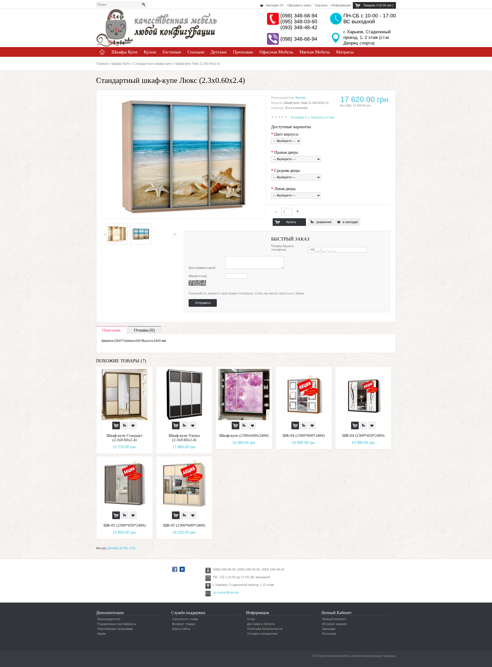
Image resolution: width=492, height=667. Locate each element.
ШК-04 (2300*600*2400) (304, 435)
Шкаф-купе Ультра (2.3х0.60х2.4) (184, 437)
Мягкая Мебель (314, 51)
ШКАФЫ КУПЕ (117, 548)
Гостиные (171, 51)
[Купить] (116, 425)
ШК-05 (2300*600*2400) (184, 525)
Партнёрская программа (115, 629)
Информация (341, 5)
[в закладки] (133, 425)
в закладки (350, 222)
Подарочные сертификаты (116, 624)
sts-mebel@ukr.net (226, 592)
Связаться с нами (185, 619)
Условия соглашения (262, 634)
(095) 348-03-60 (298, 21)
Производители (108, 619)
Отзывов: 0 (299, 117)
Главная (102, 52)
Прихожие (243, 51)
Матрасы (345, 51)
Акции (101, 634)
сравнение (324, 222)
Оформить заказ (299, 5)
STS (132, 548)
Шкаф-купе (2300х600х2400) (244, 435)
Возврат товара (183, 624)
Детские (219, 51)
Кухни (150, 51)
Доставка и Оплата (261, 624)
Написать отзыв (322, 117)
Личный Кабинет (334, 619)
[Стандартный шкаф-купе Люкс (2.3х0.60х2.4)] (117, 243)
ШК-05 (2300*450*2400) (125, 525)
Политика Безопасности (265, 629)
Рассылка (329, 634)
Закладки (328, 629)
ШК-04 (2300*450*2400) (363, 435)
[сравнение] (124, 425)
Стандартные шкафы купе (152, 63)
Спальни (195, 51)
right (174, 234)
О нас (251, 619)
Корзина (321, 5)
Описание (111, 330)
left (104, 234)
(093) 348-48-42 (298, 27)
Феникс (300, 98)
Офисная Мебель (276, 51)
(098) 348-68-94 (298, 15)
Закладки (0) (274, 5)
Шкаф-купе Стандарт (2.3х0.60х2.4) (124, 437)
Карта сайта (181, 629)
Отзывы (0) (144, 330)
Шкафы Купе (124, 51)
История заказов (334, 624)
